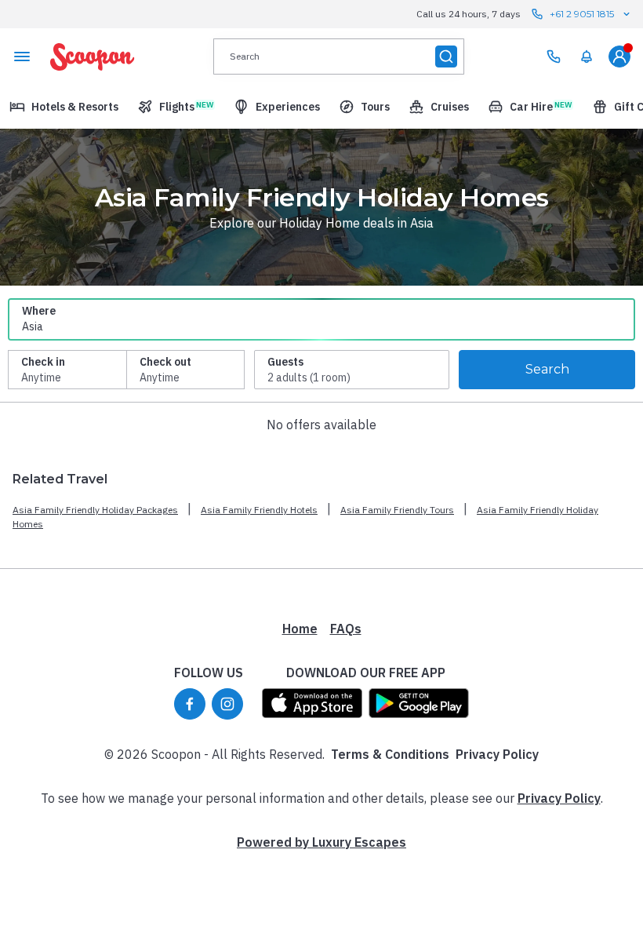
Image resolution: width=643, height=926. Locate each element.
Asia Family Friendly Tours (397, 510)
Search (547, 369)
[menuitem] (586, 56)
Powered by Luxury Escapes (321, 842)
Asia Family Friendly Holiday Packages (95, 510)
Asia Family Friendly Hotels (259, 510)
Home (300, 628)
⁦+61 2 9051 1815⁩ (582, 14)
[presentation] (338, 56)
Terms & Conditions (390, 754)
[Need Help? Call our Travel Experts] (554, 56)
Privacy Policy (497, 754)
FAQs (345, 628)
